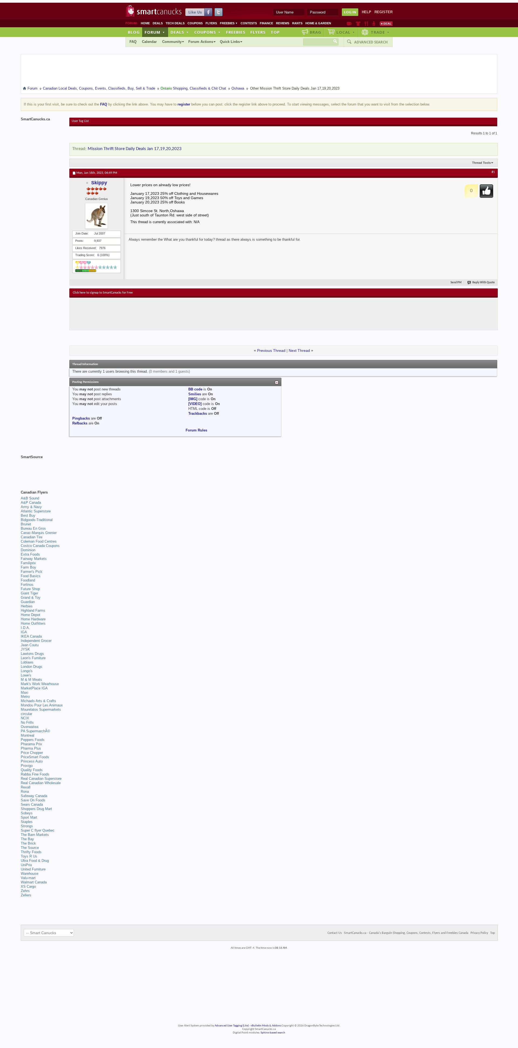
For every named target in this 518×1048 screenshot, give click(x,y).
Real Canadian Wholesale (41, 783)
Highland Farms (33, 610)
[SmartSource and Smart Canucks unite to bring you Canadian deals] (42, 468)
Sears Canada (32, 804)
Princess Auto (32, 761)
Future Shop (30, 589)
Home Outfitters (33, 623)
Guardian (28, 602)
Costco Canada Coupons (40, 546)
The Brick (28, 843)
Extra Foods (30, 554)
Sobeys (27, 813)
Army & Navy (31, 507)
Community (172, 42)
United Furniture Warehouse (33, 871)
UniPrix (26, 865)
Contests (249, 23)
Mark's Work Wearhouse (40, 684)
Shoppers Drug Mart (36, 809)
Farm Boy (28, 567)
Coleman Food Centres (39, 541)
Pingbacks (81, 418)
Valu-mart (28, 878)
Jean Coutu (30, 645)
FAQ (133, 42)
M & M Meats (31, 680)
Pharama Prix (31, 744)
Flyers (211, 23)
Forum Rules (196, 430)
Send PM (456, 282)
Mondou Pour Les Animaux (42, 705)
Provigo (27, 766)
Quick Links (230, 42)
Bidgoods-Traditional (37, 520)
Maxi (24, 692)
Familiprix (28, 563)
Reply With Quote (483, 282)
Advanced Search (371, 42)
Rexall (25, 787)
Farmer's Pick (31, 572)
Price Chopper (32, 753)
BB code (195, 389)
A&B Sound (30, 498)
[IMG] (192, 399)
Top (275, 32)
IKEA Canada (31, 636)
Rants (297, 23)
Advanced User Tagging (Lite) (232, 1025)
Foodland (28, 580)
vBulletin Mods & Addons (266, 1025)
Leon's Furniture (33, 658)
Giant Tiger (29, 593)
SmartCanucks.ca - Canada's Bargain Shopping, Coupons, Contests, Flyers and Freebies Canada (406, 933)
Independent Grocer (36, 641)
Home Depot (30, 615)
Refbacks (79, 423)
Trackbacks (197, 413)
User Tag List (80, 121)
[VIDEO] (195, 404)
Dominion (28, 550)
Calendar (149, 42)
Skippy (99, 182)
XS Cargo (28, 886)
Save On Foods (33, 800)
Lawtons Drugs (32, 654)
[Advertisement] (172, 314)
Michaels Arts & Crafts (38, 701)
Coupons (195, 23)
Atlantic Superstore (36, 511)
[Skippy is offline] (96, 216)
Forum (155, 32)
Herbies (27, 606)
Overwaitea (29, 727)
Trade (380, 32)
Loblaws (27, 662)
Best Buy (28, 515)
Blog (134, 32)
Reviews (282, 23)
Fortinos (27, 585)
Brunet (26, 524)
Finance (266, 23)
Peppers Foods (33, 740)
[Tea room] (349, 23)
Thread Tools (481, 162)
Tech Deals (175, 23)
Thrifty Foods (31, 852)
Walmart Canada (34, 882)
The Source (30, 848)
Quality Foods (32, 770)
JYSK (25, 649)
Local (345, 32)
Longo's (27, 671)
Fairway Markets (34, 559)
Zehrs (25, 891)
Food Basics (30, 576)
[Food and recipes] (366, 23)
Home (145, 23)
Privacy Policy (479, 933)
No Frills (27, 722)
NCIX (25, 718)
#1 (493, 172)
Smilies (194, 394)
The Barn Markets (35, 835)
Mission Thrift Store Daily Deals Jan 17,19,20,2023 (135, 149)
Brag (315, 32)
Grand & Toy (30, 598)
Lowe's (26, 675)
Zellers (26, 895)
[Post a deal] (386, 23)
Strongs (27, 826)
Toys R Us (29, 856)
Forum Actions (200, 42)
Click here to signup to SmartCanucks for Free (103, 292)
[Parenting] (374, 23)
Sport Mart (29, 817)
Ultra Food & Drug (35, 861)
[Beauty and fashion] (358, 23)
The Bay (27, 839)
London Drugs (31, 667)
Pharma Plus (31, 748)
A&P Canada (31, 503)
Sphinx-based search (273, 1032)
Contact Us (335, 933)
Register (383, 12)
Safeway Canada (34, 796)
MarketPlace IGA (34, 688)
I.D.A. (25, 628)
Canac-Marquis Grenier (39, 533)
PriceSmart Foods (35, 757)
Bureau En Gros (33, 528)
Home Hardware (33, 619)
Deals (158, 23)
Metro (25, 697)
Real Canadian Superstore (41, 779)
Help (366, 12)
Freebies (229, 23)
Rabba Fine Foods (35, 774)
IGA (24, 632)
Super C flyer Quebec (37, 830)
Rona (25, 792)
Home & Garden (318, 23)
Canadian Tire (31, 537)
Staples (27, 822)
